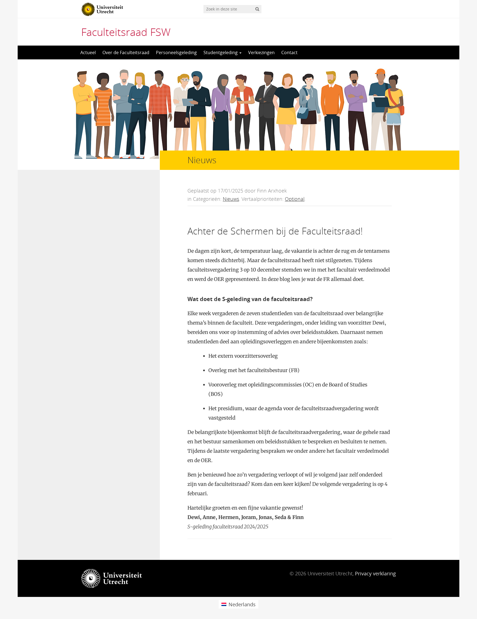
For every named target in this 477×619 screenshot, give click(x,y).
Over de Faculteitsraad (125, 52)
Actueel (88, 52)
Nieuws (231, 199)
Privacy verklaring (375, 573)
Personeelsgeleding (176, 52)
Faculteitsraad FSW (126, 32)
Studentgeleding (221, 52)
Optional (294, 199)
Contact (289, 52)
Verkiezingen (261, 52)
